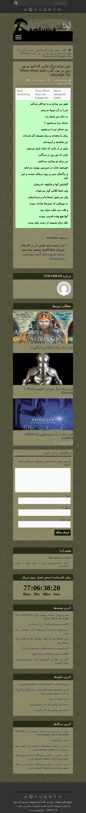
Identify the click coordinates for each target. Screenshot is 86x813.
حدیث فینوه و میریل (59, 698)
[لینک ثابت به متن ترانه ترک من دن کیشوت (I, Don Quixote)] (43, 384)
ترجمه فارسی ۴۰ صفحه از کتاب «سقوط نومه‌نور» (44, 684)
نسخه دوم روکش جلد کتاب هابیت (52, 710)
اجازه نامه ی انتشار (43, 806)
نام (69, 495)
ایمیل (67, 507)
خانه (65, 49)
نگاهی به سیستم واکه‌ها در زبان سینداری (49, 624)
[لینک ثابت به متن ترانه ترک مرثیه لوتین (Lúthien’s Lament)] (43, 429)
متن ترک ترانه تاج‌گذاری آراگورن (52, 347)
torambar (57, 80)
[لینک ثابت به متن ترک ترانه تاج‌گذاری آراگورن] (43, 342)
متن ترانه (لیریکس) (47, 49)
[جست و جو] (16, 3)
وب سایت (65, 519)
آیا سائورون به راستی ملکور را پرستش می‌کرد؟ (45, 648)
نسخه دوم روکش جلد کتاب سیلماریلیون (49, 704)
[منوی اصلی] (18, 37)
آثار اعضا (56, 740)
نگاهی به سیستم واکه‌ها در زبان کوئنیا (50, 653)
